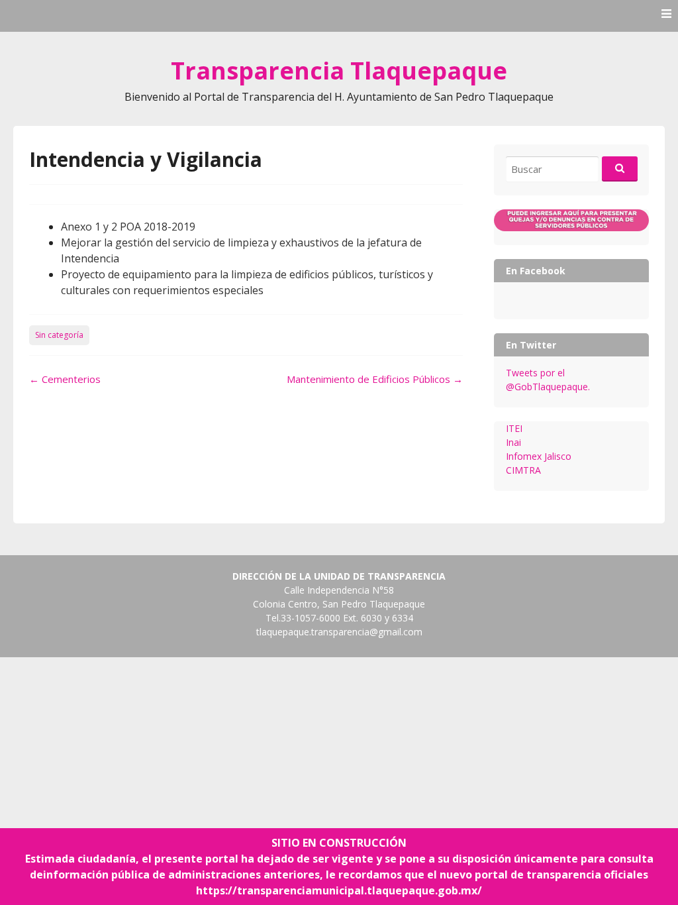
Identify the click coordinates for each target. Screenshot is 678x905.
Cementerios (65, 379)
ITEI (514, 428)
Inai (513, 442)
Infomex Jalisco (538, 456)
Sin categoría (59, 335)
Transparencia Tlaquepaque (339, 70)
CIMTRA (523, 470)
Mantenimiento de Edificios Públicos (375, 379)
